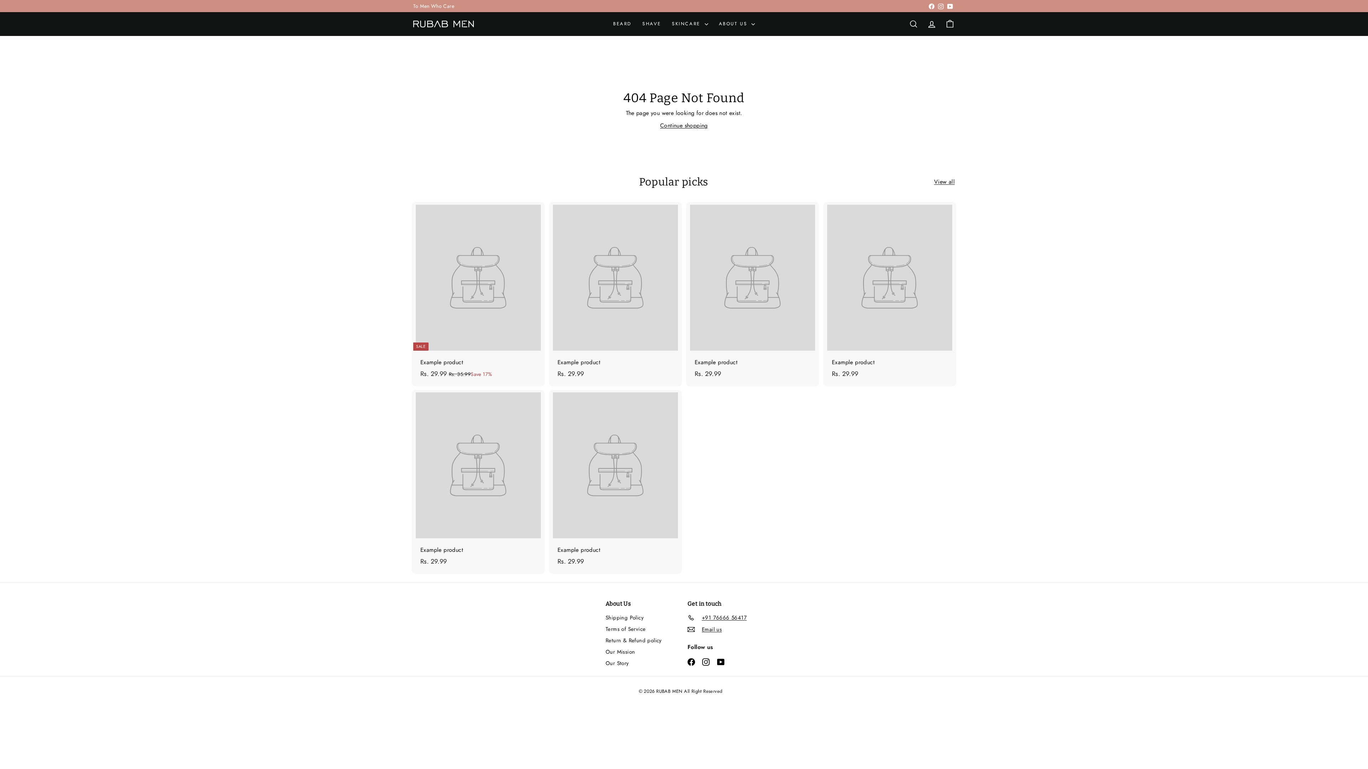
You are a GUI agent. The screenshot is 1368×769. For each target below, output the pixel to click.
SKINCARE (687, 23)
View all (944, 182)
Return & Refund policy (634, 640)
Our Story (617, 663)
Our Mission (620, 652)
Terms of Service (626, 629)
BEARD (622, 23)
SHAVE (651, 23)
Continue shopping (684, 125)
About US (734, 23)
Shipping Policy (625, 618)
